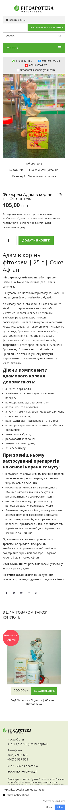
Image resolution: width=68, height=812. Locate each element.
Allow (60, 807)
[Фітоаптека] (34, 9)
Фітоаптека (31, 766)
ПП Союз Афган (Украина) (42, 170)
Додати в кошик (36, 240)
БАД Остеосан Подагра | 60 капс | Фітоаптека (34, 702)
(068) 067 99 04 (51, 60)
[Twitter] (14, 590)
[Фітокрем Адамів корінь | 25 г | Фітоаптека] (34, 116)
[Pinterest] (21, 590)
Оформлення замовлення (46, 27)
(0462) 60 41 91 (24, 60)
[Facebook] (6, 590)
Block (49, 807)
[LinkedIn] (36, 590)
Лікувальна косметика (41, 176)
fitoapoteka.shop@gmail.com (37, 70)
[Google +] (28, 590)
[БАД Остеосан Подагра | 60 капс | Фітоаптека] (34, 657)
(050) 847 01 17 (37, 65)
